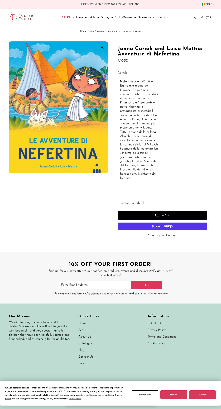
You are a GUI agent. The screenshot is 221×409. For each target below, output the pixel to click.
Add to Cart (163, 215)
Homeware (145, 17)
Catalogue (85, 343)
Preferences (145, 394)
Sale (81, 363)
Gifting (105, 17)
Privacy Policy (157, 330)
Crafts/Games (124, 17)
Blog (81, 350)
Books (80, 17)
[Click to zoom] (102, 47)
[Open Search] (196, 17)
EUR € (209, 4)
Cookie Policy (156, 343)
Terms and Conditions (162, 336)
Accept (202, 394)
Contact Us (85, 356)
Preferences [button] (75, 398)
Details (122, 73)
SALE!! (67, 17)
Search (82, 330)
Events (161, 17)
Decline (173, 394)
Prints (93, 17)
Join (147, 285)
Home (83, 31)
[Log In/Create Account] (201, 17)
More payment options (162, 235)
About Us (84, 336)
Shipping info (156, 323)
